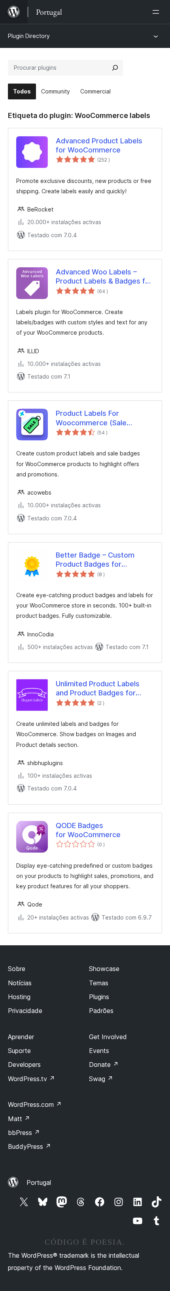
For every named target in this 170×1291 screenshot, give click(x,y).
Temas (98, 983)
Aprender (21, 1037)
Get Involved (108, 1037)
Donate (104, 1064)
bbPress (24, 1133)
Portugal (38, 1182)
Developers (24, 1064)
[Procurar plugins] (115, 68)
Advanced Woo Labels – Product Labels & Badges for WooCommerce (104, 277)
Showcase (104, 969)
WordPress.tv (31, 1079)
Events (99, 1051)
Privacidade (25, 1011)
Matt (19, 1119)
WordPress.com (35, 1104)
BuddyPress (29, 1146)
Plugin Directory (29, 35)
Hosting (19, 997)
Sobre (16, 969)
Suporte (19, 1051)
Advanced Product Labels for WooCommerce (99, 145)
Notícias (20, 983)
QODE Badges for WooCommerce (88, 830)
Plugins (99, 997)
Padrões (101, 1011)
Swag (101, 1079)
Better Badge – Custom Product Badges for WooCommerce (95, 560)
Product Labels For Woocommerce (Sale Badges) (91, 418)
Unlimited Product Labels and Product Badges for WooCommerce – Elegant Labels (98, 689)
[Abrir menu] (157, 12)
